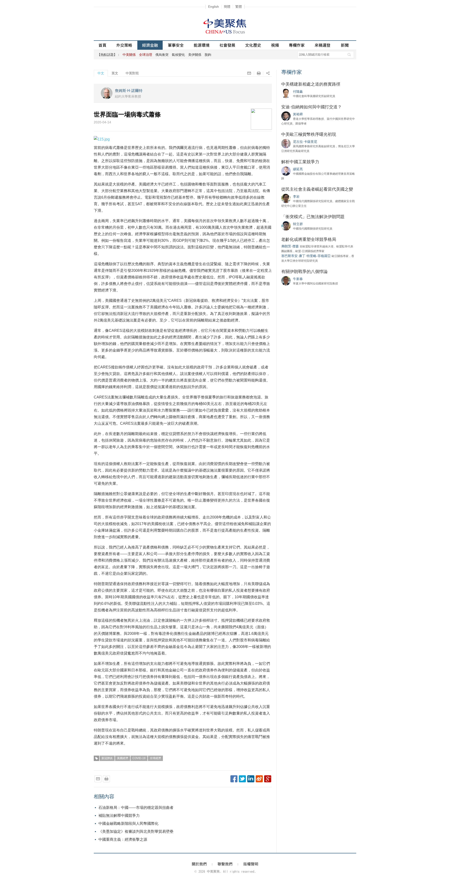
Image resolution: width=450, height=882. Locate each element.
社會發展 (227, 45)
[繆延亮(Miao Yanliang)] (286, 171)
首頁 (102, 45)
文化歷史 (253, 45)
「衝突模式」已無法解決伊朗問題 (313, 216)
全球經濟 (155, 758)
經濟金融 (150, 45)
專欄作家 (297, 45)
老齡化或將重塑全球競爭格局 (308, 239)
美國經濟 (122, 758)
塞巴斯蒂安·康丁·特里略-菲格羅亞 (306, 256)
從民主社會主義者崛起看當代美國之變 (317, 189)
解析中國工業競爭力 (300, 161)
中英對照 (132, 73)
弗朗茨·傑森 (290, 246)
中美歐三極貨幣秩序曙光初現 (308, 134)
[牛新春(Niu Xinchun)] (286, 280)
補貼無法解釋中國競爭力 (119, 816)
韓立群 (298, 224)
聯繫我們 (225, 864)
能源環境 (202, 45)
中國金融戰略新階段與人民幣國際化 (128, 823)
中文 (101, 73)
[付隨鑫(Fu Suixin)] (286, 93)
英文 (115, 73)
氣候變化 (178, 55)
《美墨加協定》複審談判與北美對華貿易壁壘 (135, 831)
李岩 (296, 196)
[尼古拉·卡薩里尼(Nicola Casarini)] (286, 143)
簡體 (227, 6)
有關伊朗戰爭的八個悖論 (304, 271)
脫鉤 (208, 55)
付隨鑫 (298, 91)
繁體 (238, 6)
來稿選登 (322, 45)
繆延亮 (298, 169)
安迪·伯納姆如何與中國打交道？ (311, 107)
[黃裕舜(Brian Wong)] (286, 116)
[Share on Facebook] (233, 778)
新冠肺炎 (107, 758)
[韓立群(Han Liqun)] (286, 225)
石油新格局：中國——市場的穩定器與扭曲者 (135, 808)
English (213, 6)
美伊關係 (194, 55)
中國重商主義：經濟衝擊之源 (122, 839)
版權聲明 (250, 864)
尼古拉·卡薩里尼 (305, 142)
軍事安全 (176, 45)
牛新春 (298, 279)
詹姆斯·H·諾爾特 (128, 91)
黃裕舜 (298, 114)
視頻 (275, 45)
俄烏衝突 (162, 55)
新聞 (345, 45)
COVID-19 (139, 758)
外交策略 (124, 45)
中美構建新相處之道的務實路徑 (310, 84)
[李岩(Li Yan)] (286, 198)
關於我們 (199, 864)
